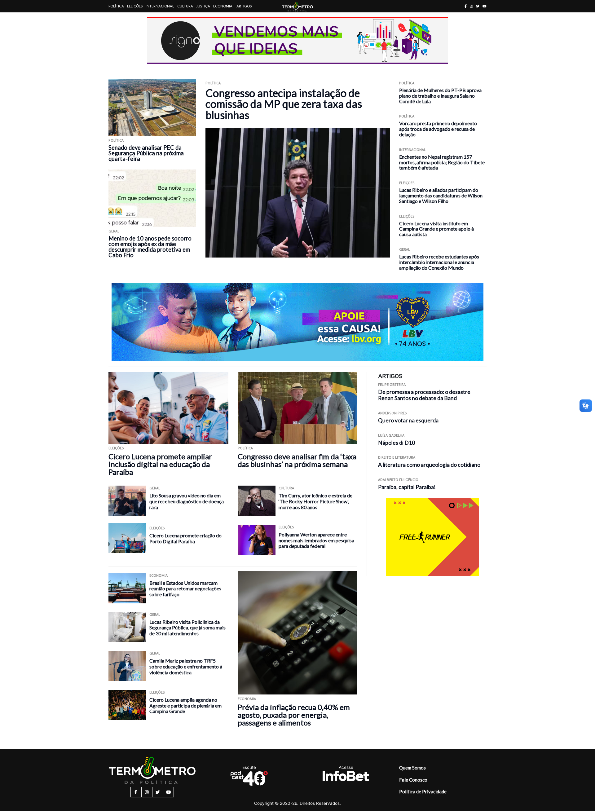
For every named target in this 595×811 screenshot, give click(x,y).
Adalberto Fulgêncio (398, 479)
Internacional (160, 6)
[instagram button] (471, 6)
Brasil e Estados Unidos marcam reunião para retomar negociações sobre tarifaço (185, 588)
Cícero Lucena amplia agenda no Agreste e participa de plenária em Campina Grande (185, 705)
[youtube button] (485, 6)
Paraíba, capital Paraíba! (407, 487)
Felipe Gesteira (392, 384)
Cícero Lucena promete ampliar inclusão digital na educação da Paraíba (160, 464)
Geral (113, 231)
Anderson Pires (392, 413)
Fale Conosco (413, 779)
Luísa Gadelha (391, 435)
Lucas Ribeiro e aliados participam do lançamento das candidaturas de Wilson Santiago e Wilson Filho (441, 195)
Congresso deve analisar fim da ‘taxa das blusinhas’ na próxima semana (297, 460)
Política (116, 6)
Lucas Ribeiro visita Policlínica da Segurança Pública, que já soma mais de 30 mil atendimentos (187, 627)
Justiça (203, 6)
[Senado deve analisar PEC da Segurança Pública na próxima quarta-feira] (152, 107)
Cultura (185, 6)
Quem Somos (412, 767)
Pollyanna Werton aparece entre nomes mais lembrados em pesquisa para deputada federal (316, 540)
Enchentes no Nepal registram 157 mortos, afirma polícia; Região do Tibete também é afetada (442, 162)
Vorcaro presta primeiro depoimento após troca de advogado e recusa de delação (438, 128)
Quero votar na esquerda (408, 420)
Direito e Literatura (396, 457)
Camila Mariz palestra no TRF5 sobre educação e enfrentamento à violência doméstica (185, 666)
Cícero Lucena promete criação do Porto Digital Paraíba (185, 538)
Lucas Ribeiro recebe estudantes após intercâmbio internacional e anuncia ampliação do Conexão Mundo (439, 262)
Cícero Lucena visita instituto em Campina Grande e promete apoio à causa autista (436, 228)
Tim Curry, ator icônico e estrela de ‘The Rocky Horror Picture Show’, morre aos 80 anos (315, 501)
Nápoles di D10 (396, 442)
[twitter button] (477, 6)
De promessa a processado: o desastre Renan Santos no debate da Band (424, 395)
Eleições (135, 6)
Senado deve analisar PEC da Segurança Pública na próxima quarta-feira (146, 153)
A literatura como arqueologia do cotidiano (429, 465)
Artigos (244, 6)
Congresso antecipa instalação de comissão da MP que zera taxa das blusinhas (283, 103)
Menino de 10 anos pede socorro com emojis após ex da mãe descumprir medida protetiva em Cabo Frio (150, 246)
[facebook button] (466, 6)
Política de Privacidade (423, 791)
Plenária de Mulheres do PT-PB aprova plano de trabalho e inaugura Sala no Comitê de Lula (440, 95)
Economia (222, 6)
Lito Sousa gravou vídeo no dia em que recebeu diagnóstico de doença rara (186, 501)
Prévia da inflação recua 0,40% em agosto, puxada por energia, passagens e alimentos (294, 715)
